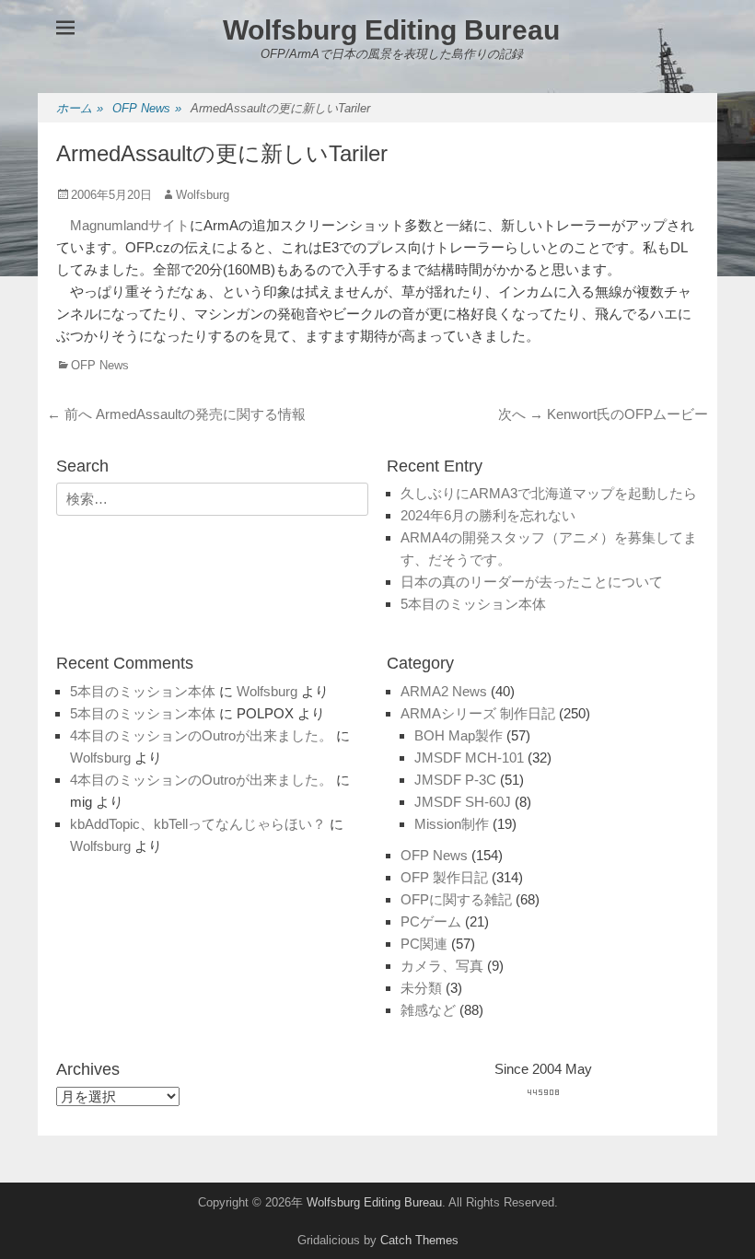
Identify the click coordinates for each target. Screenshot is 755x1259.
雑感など (428, 1010)
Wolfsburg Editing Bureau (391, 30)
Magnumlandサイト (130, 225)
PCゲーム (431, 921)
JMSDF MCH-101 (469, 757)
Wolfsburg (202, 195)
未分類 (421, 988)
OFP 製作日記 (444, 877)
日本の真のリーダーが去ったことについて (532, 581)
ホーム (79, 108)
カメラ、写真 (442, 965)
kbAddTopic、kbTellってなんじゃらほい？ (198, 824)
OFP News (146, 108)
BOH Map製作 (458, 735)
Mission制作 (451, 824)
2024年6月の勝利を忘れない (488, 515)
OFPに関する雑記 (456, 899)
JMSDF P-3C (455, 779)
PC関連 (424, 943)
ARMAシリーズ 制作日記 (478, 713)
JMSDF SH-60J (462, 802)
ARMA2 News (444, 691)
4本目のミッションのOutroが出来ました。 (201, 735)
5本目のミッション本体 (473, 604)
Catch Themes (419, 1240)
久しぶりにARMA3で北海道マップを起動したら (549, 493)
